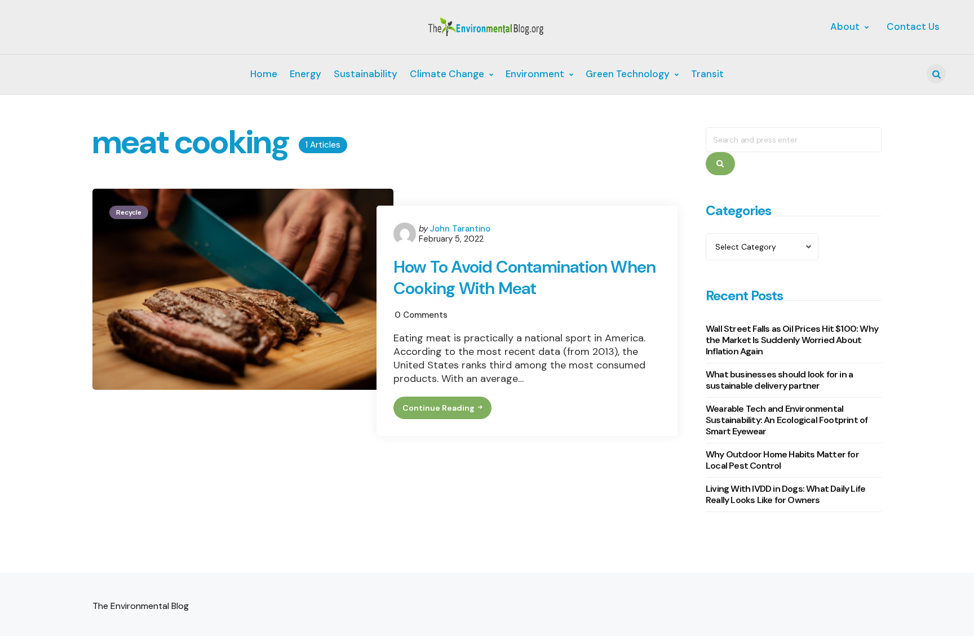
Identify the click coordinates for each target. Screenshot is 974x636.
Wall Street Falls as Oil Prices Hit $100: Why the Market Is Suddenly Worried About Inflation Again (792, 340)
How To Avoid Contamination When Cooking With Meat (524, 277)
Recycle (128, 212)
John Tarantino (460, 228)
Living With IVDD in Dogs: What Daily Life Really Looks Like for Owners (785, 494)
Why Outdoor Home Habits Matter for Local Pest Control (782, 460)
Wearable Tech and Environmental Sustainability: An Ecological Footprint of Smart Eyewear (786, 420)
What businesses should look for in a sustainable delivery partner (779, 380)
